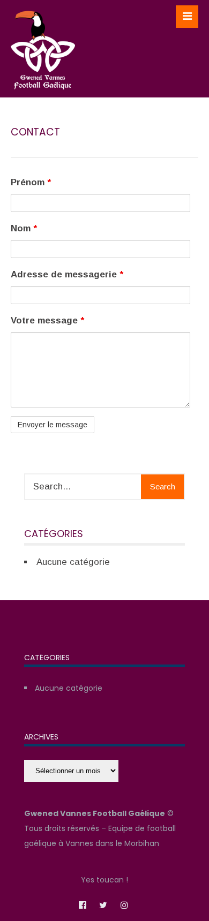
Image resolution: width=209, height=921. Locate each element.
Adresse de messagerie (67, 274)
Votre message (47, 320)
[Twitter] (103, 904)
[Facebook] (82, 904)
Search (162, 486)
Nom (24, 228)
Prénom (31, 182)
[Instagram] (124, 904)
